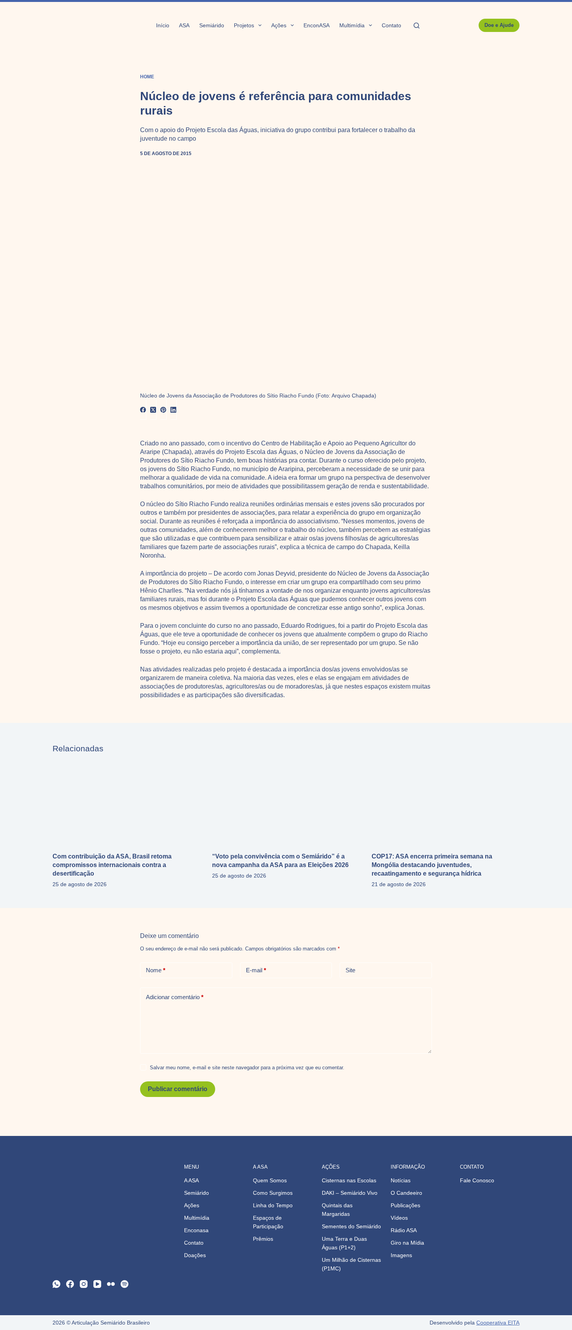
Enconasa (196, 1230)
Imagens (401, 1255)
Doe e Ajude (499, 25)
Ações (278, 25)
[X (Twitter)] (153, 410)
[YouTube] (97, 1284)
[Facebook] (143, 410)
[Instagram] (84, 1284)
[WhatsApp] (56, 1284)
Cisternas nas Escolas (349, 1180)
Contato (391, 25)
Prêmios (263, 1239)
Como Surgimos (273, 1193)
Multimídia (352, 25)
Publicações (405, 1205)
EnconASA (317, 25)
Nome (155, 970)
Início (162, 25)
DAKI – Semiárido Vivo (349, 1193)
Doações (195, 1255)
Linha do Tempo (273, 1205)
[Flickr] (111, 1284)
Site (350, 970)
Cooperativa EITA (497, 1322)
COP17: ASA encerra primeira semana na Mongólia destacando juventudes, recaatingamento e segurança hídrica (432, 865)
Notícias (401, 1180)
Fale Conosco (477, 1180)
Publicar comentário (177, 1089)
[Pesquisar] (416, 25)
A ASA (191, 1180)
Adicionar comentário (175, 997)
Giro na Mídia (407, 1243)
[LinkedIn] (173, 410)
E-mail (256, 970)
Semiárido (211, 25)
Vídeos (399, 1218)
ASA (184, 25)
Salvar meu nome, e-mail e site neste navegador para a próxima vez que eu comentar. (247, 1067)
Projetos (244, 25)
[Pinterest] (163, 410)
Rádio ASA (404, 1230)
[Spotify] (124, 1284)
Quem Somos (270, 1180)
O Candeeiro (406, 1193)
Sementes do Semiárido (351, 1226)
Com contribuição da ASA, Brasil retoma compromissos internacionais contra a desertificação (112, 865)
